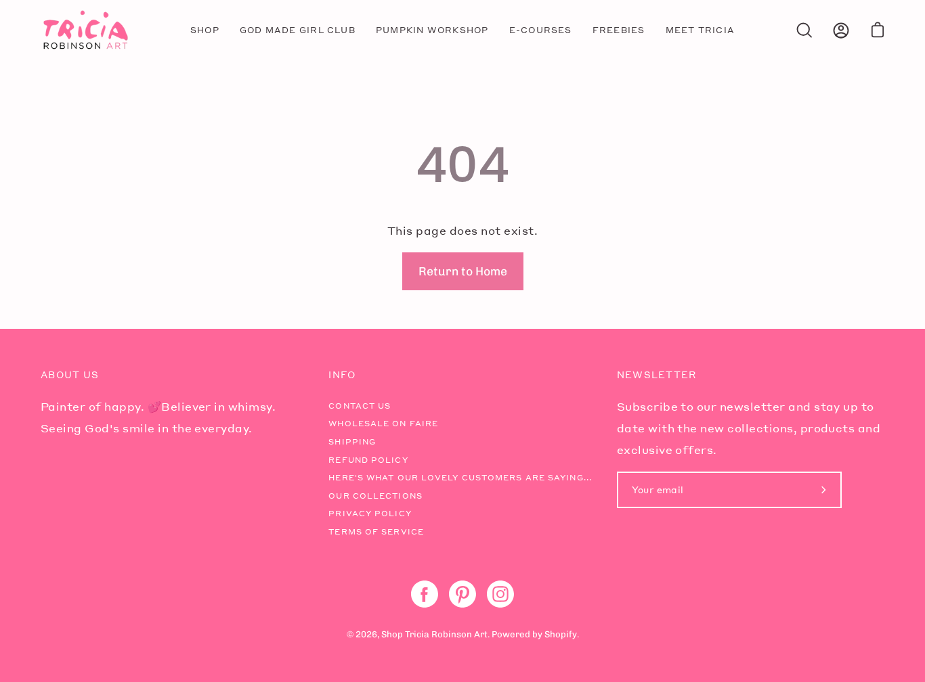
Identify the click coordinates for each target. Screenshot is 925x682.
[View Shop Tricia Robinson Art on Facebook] (424, 594)
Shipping (352, 442)
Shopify (560, 634)
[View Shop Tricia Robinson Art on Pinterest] (462, 594)
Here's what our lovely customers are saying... (460, 477)
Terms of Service (376, 532)
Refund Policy (368, 460)
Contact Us (359, 406)
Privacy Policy (369, 513)
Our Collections (375, 496)
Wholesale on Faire (383, 423)
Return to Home (462, 271)
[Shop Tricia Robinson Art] (85, 30)
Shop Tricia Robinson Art (434, 634)
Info (342, 374)
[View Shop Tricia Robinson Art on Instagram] (500, 594)
